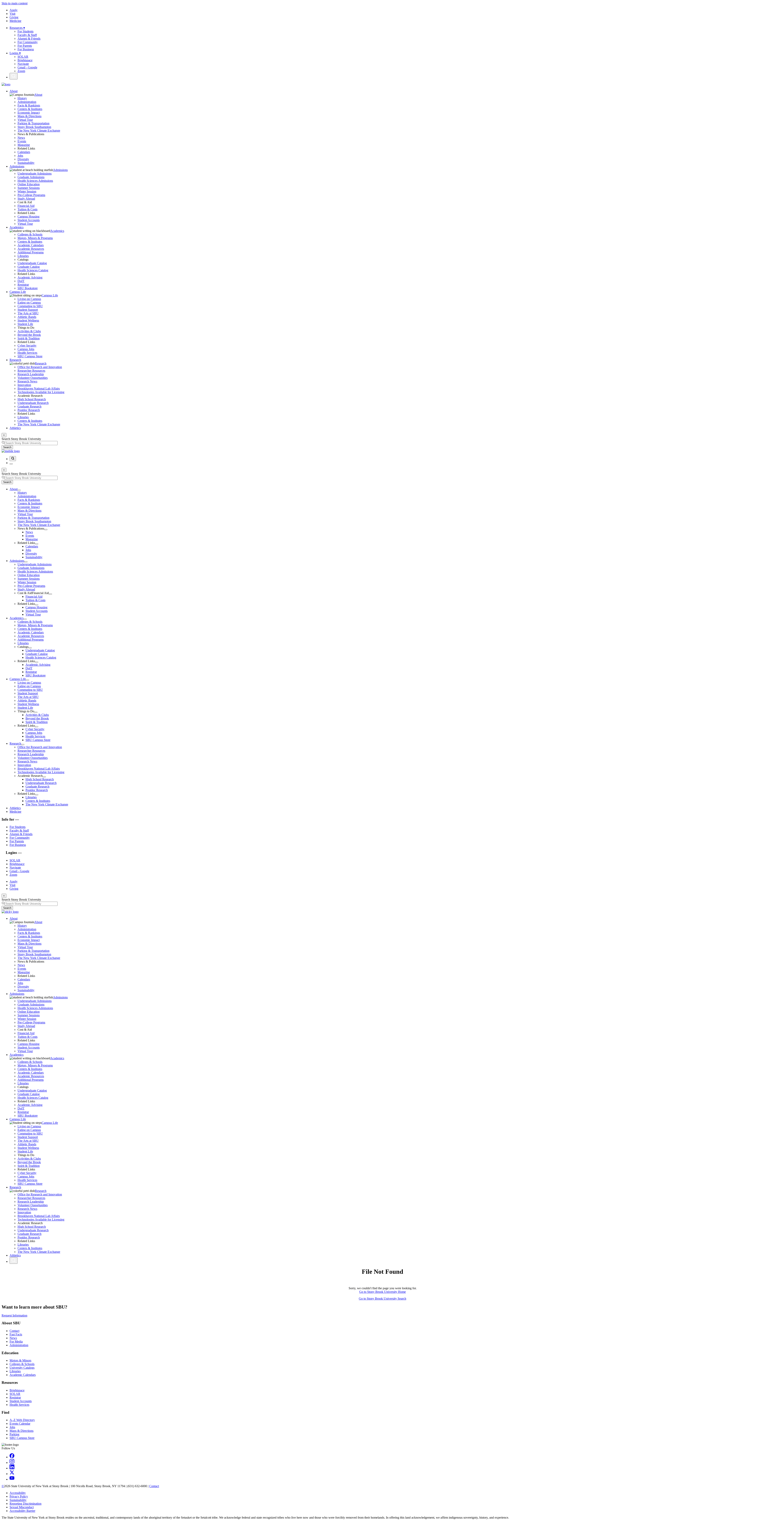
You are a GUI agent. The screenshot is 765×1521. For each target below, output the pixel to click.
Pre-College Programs (31, 195)
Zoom (21, 71)
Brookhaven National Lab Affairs (39, 388)
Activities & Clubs (29, 331)
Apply (14, 10)
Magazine (24, 145)
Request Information (14, 1315)
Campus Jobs (26, 349)
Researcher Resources (31, 370)
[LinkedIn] (12, 1468)
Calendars (24, 152)
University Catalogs (22, 1367)
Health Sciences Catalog (33, 270)
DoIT (21, 281)
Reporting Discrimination (25, 1503)
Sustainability (26, 162)
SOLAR (23, 56)
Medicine (15, 20)
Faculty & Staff (27, 35)
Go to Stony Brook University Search (382, 1298)
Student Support (28, 309)
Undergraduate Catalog (32, 263)
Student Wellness (28, 320)
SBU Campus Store (30, 356)
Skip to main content (14, 3)
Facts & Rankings (29, 105)
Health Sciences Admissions (35, 180)
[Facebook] (12, 1457)
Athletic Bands (27, 317)
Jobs (20, 155)
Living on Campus (29, 299)
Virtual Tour (25, 119)
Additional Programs (31, 252)
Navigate (23, 63)
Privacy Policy (19, 1496)
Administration (27, 102)
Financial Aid (26, 205)
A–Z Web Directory (22, 1420)
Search (7, 447)
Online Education (29, 184)
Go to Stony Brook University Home (382, 1291)
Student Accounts (29, 220)
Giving (14, 17)
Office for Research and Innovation (40, 367)
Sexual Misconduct (22, 1507)
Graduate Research (29, 406)
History (22, 98)
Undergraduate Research (33, 403)
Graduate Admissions (31, 177)
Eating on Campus (29, 302)
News (21, 137)
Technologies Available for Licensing (41, 392)
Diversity (23, 159)
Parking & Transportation (33, 123)
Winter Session (27, 191)
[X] (12, 1473)
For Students (25, 31)
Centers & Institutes (30, 109)
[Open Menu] (11, 463)
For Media (16, 1341)
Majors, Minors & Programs (35, 238)
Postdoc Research (29, 410)
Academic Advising (30, 277)
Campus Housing (28, 216)
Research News (27, 381)
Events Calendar (20, 1423)
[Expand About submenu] (19, 490)
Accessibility (18, 1493)
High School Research (32, 399)
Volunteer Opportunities (33, 377)
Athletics (15, 428)
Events (22, 141)
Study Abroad (26, 198)
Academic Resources (31, 248)
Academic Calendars (31, 245)
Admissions (17, 166)
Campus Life (18, 291)
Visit (12, 13)
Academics (17, 227)
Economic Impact (29, 112)
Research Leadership (31, 374)
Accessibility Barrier (22, 1510)
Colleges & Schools (30, 234)
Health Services (27, 352)
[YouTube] (12, 1479)
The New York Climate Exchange (39, 130)
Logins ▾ (15, 53)
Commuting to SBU (30, 306)
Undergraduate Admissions (35, 173)
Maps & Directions (29, 116)
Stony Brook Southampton (34, 127)
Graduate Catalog (29, 266)
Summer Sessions (29, 188)
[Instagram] (12, 1462)
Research (15, 360)
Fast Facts (16, 1334)
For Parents (25, 45)
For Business (26, 49)
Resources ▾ (17, 27)
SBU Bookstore (28, 288)
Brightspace (25, 60)
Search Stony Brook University (21, 439)
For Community (28, 42)
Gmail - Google (27, 67)
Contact (14, 1330)
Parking (14, 1434)
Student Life (25, 324)
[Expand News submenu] (45, 529)
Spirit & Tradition (29, 338)
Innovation (24, 385)
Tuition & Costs (27, 209)
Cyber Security (27, 345)
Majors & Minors (20, 1360)
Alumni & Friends (29, 38)
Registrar (23, 284)
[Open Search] (14, 76)
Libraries (23, 256)
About (14, 91)
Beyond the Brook (29, 334)
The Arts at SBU (28, 313)
